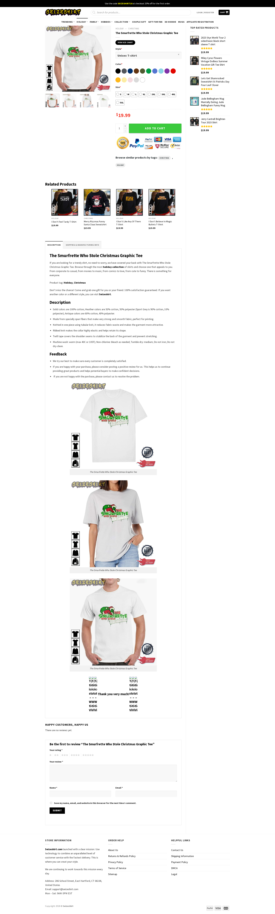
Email (119, 787)
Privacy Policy (115, 862)
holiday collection (113, 267)
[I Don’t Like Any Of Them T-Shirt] (129, 202)
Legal (174, 874)
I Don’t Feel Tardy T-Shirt (63, 221)
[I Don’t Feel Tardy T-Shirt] (65, 202)
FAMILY (93, 21)
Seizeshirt (105, 294)
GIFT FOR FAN (155, 21)
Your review (56, 761)
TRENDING (67, 21)
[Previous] (50, 58)
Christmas (133, 28)
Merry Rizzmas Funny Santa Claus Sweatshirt (95, 223)
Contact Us (177, 850)
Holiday (120, 165)
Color (118, 64)
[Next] (106, 58)
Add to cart (155, 128)
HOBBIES (106, 21)
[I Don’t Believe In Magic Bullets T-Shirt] (162, 202)
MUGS (181, 21)
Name (53, 787)
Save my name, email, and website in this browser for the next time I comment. (95, 803)
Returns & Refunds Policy (121, 856)
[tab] (54, 244)
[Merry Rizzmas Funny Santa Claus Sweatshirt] (97, 202)
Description (54, 245)
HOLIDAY (81, 21)
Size (118, 87)
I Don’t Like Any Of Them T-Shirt (128, 223)
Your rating (56, 750)
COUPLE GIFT (139, 21)
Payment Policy (179, 862)
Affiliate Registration (200, 21)
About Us (113, 850)
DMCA (174, 868)
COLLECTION (121, 21)
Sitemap (112, 874)
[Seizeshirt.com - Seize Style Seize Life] (63, 12)
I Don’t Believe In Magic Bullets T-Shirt (160, 223)
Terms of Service (117, 868)
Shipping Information (182, 856)
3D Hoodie (170, 21)
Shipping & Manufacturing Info (82, 245)
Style (118, 48)
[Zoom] (49, 88)
